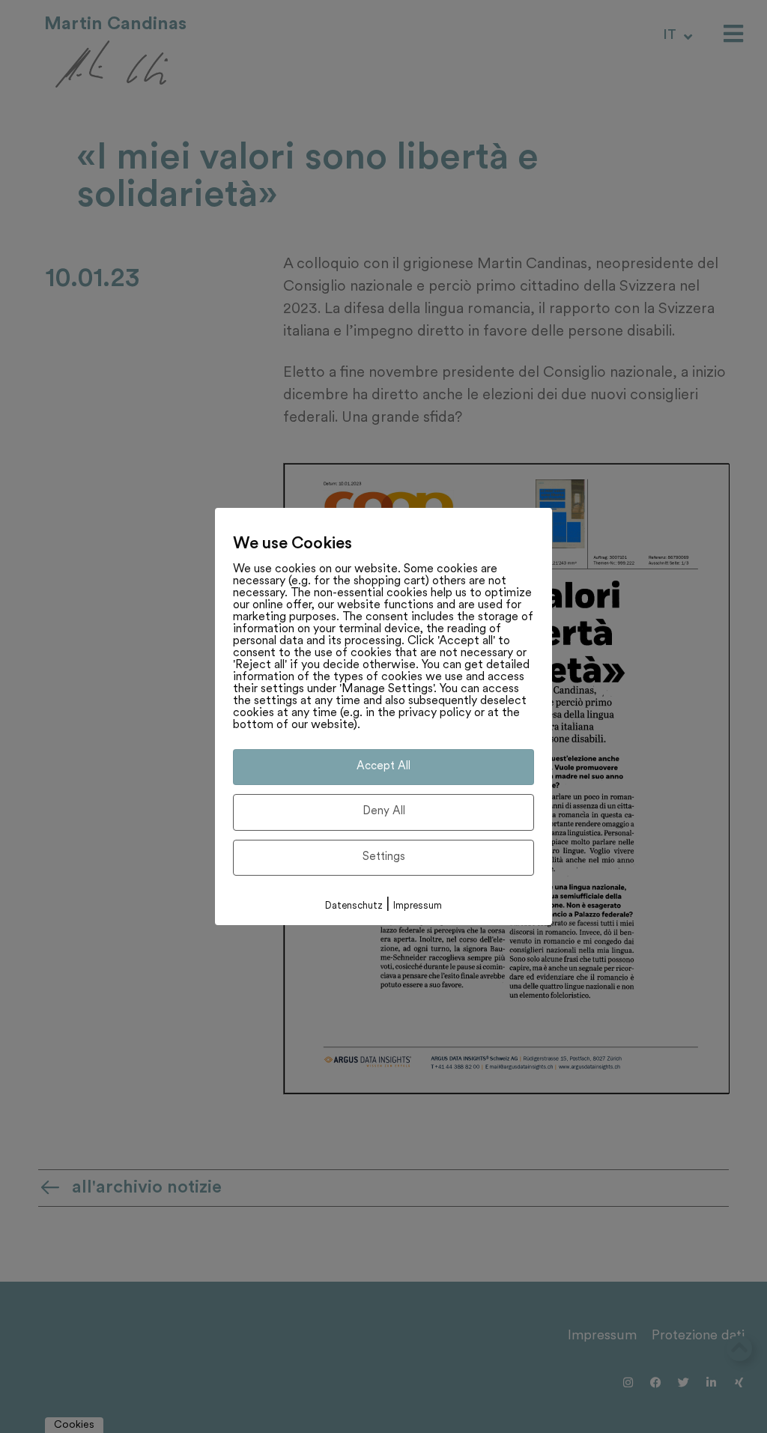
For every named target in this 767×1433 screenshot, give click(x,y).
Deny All (384, 811)
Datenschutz (354, 906)
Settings (384, 857)
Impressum (417, 906)
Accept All (383, 766)
